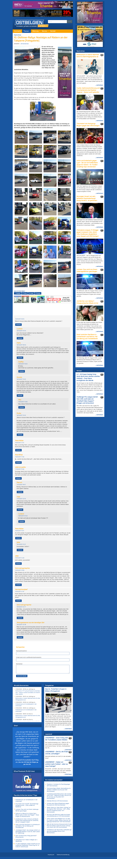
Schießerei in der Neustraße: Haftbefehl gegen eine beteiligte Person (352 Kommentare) (59, 831)
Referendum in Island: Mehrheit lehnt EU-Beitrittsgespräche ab (28, 699)
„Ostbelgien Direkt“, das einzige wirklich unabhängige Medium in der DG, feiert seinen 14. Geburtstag (28, 831)
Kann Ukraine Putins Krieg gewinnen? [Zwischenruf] (26, 836)
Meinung (35, 31)
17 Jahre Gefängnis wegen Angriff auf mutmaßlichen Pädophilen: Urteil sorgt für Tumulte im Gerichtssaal (28, 845)
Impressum (51, 854)
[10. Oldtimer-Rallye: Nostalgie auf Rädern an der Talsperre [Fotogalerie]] (27, 55)
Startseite (17, 31)
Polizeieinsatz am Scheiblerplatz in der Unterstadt (26, 704)
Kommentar (19, 664)
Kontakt (53, 31)
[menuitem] (17, 31)
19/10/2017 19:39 (19, 570)
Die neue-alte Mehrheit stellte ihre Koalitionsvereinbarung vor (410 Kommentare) (58, 815)
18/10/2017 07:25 (22, 515)
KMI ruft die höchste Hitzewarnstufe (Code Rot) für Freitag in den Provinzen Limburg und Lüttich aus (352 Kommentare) (59, 825)
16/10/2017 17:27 (19, 442)
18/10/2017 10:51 (19, 530)
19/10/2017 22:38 (21, 624)
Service (44, 31)
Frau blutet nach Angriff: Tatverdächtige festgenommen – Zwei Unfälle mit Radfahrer (27, 805)
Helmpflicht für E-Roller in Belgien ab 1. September (27, 840)
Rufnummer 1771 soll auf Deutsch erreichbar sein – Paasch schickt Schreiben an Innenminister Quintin (28, 692)
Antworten (18, 324)
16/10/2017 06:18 (19, 319)
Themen (26, 31)
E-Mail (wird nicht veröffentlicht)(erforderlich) (28, 657)
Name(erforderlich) (21, 651)
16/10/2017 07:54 (21, 330)
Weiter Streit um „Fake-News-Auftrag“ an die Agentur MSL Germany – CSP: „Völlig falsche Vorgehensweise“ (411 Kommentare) (58, 810)
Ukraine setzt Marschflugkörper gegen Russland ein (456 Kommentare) (58, 804)
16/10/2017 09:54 (21, 345)
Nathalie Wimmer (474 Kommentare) (57, 801)
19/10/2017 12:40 (19, 558)
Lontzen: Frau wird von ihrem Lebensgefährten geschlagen (27, 810)
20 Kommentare (25, 43)
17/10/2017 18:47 (21, 484)
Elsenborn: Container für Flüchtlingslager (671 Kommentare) (58, 784)
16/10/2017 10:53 (22, 363)
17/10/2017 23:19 (21, 498)
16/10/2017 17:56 (19, 456)
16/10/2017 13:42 (21, 379)
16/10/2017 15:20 (21, 415)
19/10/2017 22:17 (21, 607)
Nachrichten (17, 35)
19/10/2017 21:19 (19, 591)
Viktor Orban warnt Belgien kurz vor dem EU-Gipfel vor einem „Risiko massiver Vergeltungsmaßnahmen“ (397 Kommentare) (59, 820)
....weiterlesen (68, 728)
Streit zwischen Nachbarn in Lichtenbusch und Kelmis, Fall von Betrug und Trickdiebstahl (28, 826)
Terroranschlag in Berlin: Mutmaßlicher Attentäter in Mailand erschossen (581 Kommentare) (59, 790)
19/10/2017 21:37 (21, 544)
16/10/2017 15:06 (22, 401)
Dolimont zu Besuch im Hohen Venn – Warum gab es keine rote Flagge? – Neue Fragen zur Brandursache (27, 815)
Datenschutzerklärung (63, 854)
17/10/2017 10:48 (19, 469)
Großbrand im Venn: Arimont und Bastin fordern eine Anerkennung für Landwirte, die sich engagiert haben (27, 820)
